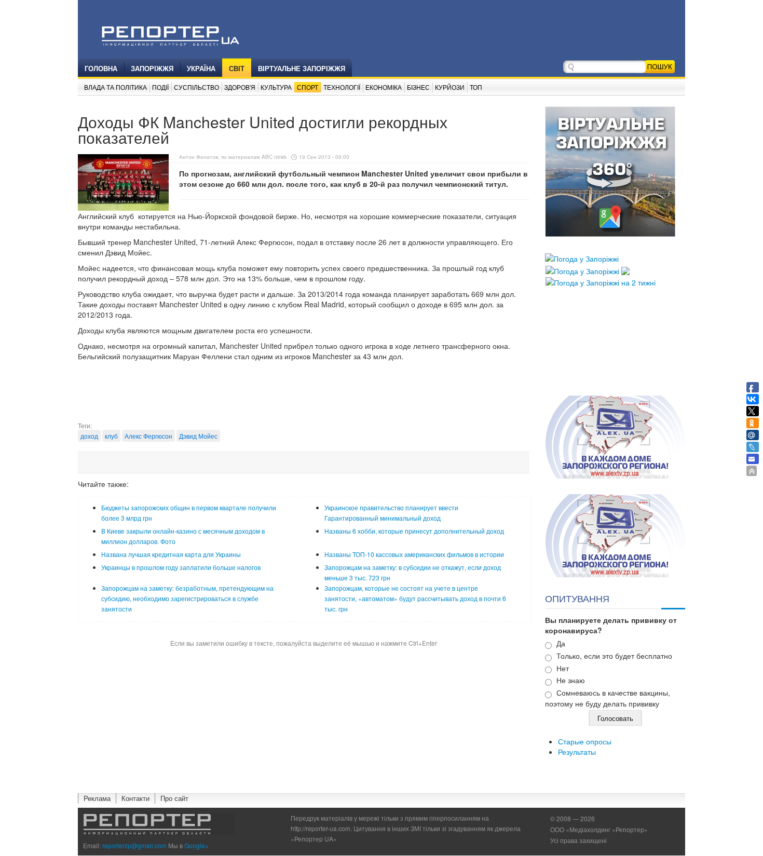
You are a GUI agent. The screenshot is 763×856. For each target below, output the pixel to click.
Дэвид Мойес (198, 435)
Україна (201, 68)
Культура (276, 87)
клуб (111, 435)
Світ (236, 68)
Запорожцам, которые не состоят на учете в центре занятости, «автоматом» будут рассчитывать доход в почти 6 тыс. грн (415, 598)
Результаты (577, 751)
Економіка (383, 87)
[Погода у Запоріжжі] (582, 257)
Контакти (135, 798)
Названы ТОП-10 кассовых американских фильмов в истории (414, 554)
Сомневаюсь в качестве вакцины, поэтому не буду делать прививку (607, 698)
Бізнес (418, 87)
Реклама (97, 798)
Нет (562, 668)
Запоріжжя (152, 68)
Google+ (196, 845)
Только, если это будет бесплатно (614, 655)
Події (160, 87)
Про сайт (174, 798)
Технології (341, 87)
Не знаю (570, 680)
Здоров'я (239, 87)
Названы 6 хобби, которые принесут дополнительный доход (414, 530)
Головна (101, 68)
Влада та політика (115, 87)
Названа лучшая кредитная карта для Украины (171, 554)
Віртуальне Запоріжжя (301, 68)
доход (89, 435)
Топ (476, 87)
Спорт (307, 87)
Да (560, 643)
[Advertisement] (304, 395)
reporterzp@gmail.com (134, 845)
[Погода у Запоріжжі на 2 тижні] (601, 281)
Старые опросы (584, 741)
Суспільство (196, 87)
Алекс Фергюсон (148, 435)
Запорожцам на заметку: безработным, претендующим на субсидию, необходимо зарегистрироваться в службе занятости (187, 598)
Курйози (450, 87)
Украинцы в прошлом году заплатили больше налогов (181, 567)
